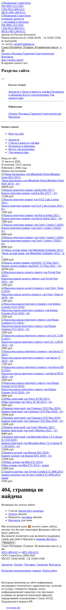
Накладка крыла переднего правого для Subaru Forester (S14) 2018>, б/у (29, 312)
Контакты (7, 56)
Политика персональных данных (21, 570)
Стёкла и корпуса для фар (36, 91)
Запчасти (14, 91)
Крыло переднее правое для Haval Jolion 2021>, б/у (31, 218)
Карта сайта (50, 570)
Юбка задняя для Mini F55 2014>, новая (25, 465)
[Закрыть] (2, 78)
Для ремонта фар (18, 152)
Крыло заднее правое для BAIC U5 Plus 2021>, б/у (31, 265)
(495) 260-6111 (13, 12)
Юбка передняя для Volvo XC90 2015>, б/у (26, 401)
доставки (26, 517)
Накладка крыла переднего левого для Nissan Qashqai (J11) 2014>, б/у (28, 328)
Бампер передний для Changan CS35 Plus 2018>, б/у (32, 411)
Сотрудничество (44, 53)
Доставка (17, 53)
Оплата (6, 53)
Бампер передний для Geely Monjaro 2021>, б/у (29, 430)
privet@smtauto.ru (24, 44)
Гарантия (28, 53)
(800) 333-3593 (12, 6)
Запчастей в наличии (31, 510)
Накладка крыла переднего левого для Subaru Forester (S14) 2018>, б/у (28, 391)
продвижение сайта (13, 608)
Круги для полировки (36, 94)
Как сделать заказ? (12, 59)
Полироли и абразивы (21, 146)
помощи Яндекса (46, 539)
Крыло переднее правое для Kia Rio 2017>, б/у (29, 193)
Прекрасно (8, 542)
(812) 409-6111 (13, 9)
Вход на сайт (16, 133)
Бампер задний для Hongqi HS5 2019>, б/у (26, 455)
